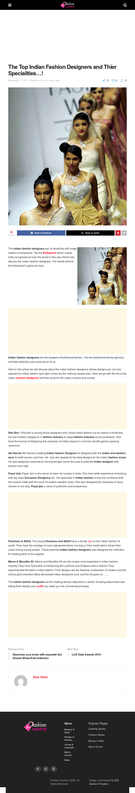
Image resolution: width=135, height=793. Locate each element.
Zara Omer (40, 677)
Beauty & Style (70, 731)
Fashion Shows (97, 734)
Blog (67, 760)
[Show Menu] (9, 5)
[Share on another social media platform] (124, 233)
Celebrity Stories (97, 728)
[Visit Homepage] (67, 5)
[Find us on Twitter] (54, 769)
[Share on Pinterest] (118, 233)
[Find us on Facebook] (38, 769)
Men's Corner (96, 746)
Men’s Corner (68, 754)
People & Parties (69, 738)
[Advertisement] (67, 39)
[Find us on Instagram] (46, 769)
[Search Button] (125, 5)
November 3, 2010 (18, 80)
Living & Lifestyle (69, 746)
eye (90, 541)
